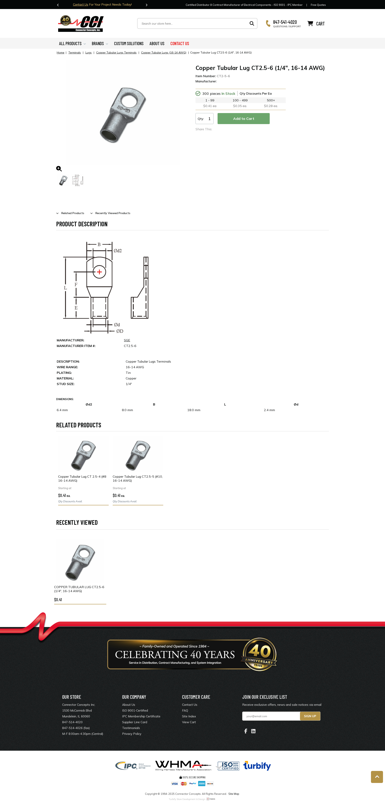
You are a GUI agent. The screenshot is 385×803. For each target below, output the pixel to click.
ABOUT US (157, 43)
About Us (128, 705)
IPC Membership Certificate (141, 716)
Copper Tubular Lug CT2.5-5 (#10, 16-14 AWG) (138, 478)
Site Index (189, 716)
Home (60, 52)
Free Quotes (318, 4)
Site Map (233, 793)
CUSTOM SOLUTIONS (129, 43)
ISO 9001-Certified (135, 710)
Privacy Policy (131, 734)
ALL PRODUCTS (70, 43)
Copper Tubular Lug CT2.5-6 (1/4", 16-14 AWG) (79, 589)
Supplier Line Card (134, 722)
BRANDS (98, 43)
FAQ (185, 710)
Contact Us (80, 4)
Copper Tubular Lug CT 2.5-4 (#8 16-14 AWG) (82, 478)
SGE (127, 340)
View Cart (189, 722)
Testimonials (131, 728)
